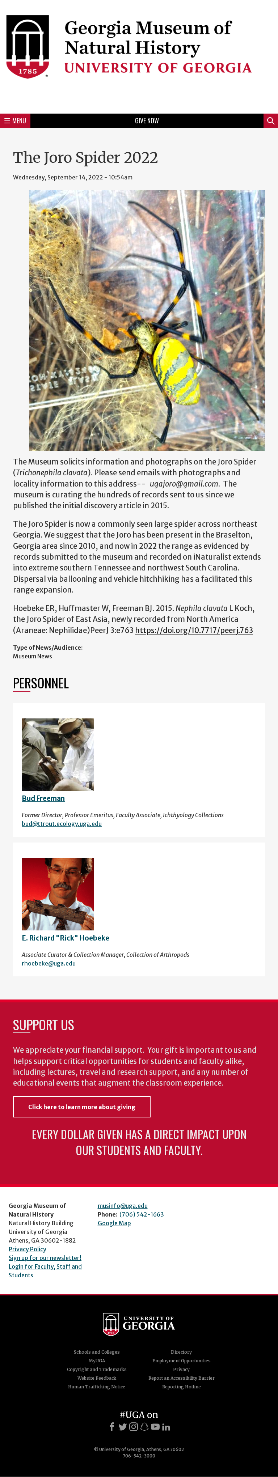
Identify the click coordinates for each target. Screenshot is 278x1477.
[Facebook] (112, 1426)
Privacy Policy (27, 1249)
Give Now (147, 120)
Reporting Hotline (181, 1386)
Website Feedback (96, 1378)
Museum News (32, 656)
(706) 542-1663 (141, 1214)
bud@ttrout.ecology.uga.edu (62, 823)
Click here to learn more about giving (81, 1107)
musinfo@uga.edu (123, 1205)
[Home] (139, 55)
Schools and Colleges (97, 1352)
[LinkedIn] (166, 1426)
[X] (122, 1426)
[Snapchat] (144, 1426)
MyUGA (97, 1360)
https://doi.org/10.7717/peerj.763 (194, 630)
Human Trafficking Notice (96, 1386)
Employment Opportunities (181, 1360)
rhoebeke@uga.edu (49, 963)
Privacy (181, 1369)
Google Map (114, 1223)
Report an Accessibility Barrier (181, 1378)
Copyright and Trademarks (97, 1369)
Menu (19, 120)
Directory (181, 1352)
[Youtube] (155, 1426)
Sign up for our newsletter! (45, 1257)
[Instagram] (133, 1426)
